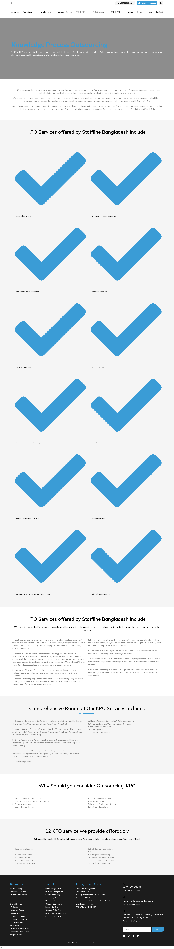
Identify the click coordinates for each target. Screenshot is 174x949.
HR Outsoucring (97, 12)
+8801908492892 (126, 3)
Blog (150, 12)
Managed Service (65, 12)
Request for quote (148, 3)
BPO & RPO (115, 12)
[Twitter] (129, 936)
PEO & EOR (80, 12)
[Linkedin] (138, 936)
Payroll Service (45, 12)
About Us (15, 12)
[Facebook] (124, 936)
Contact (159, 12)
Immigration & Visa (134, 12)
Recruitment (28, 12)
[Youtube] (133, 936)
